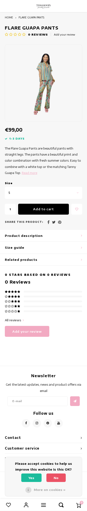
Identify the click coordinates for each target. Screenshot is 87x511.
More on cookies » (49, 490)
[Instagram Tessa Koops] (37, 423)
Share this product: (24, 221)
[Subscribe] (75, 401)
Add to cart (43, 209)
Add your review (64, 34)
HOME (9, 17)
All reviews (13, 320)
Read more (29, 173)
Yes (31, 478)
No (56, 478)
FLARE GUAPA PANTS (31, 17)
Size (9, 183)
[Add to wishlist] (76, 209)
